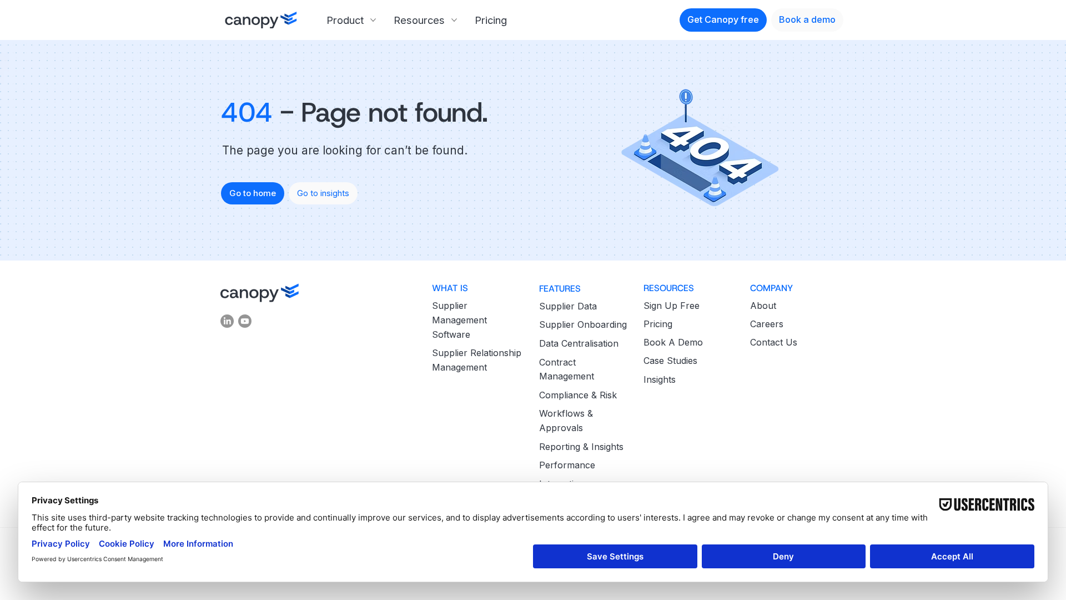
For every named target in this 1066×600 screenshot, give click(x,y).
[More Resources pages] (454, 20)
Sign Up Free (671, 305)
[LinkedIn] (227, 321)
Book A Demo (673, 342)
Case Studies (670, 360)
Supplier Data (568, 306)
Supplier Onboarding (583, 324)
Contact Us (773, 342)
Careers (766, 323)
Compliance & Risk (578, 395)
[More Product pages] (373, 20)
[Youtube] (245, 321)
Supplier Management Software (459, 319)
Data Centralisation (579, 343)
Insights (659, 379)
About (763, 305)
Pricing (657, 323)
